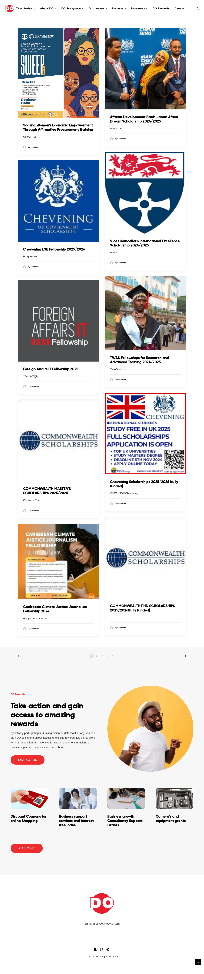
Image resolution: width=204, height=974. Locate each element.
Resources (138, 8)
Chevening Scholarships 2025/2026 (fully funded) (144, 484)
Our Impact (96, 8)
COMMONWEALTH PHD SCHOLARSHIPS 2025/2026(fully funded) (142, 608)
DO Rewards (161, 8)
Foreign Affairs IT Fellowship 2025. (51, 369)
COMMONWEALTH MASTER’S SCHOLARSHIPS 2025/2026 (47, 490)
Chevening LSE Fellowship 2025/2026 (54, 249)
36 (113, 656)
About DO (47, 8)
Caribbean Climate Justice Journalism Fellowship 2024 (55, 609)
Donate (179, 8)
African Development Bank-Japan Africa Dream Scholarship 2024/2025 (144, 119)
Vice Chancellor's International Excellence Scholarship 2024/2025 (145, 243)
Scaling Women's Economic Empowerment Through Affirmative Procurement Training (58, 127)
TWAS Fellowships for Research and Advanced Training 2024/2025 (139, 360)
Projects (117, 8)
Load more (27, 848)
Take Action (24, 8)
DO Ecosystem (71, 8)
